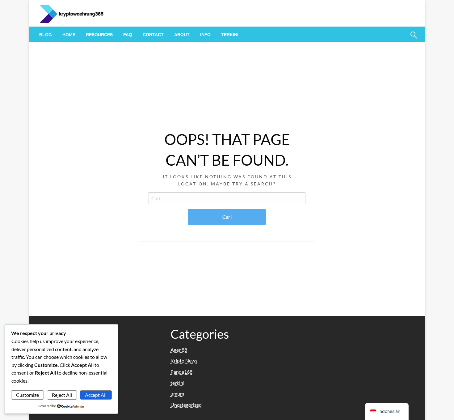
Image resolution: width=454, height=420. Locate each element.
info (205, 34)
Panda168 (181, 372)
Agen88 (178, 350)
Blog (45, 34)
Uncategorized (186, 405)
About (182, 34)
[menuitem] (45, 34)
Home (68, 34)
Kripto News (183, 360)
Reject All (62, 395)
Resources (99, 34)
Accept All (96, 395)
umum (177, 394)
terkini (229, 34)
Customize (27, 395)
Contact (153, 34)
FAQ (127, 34)
